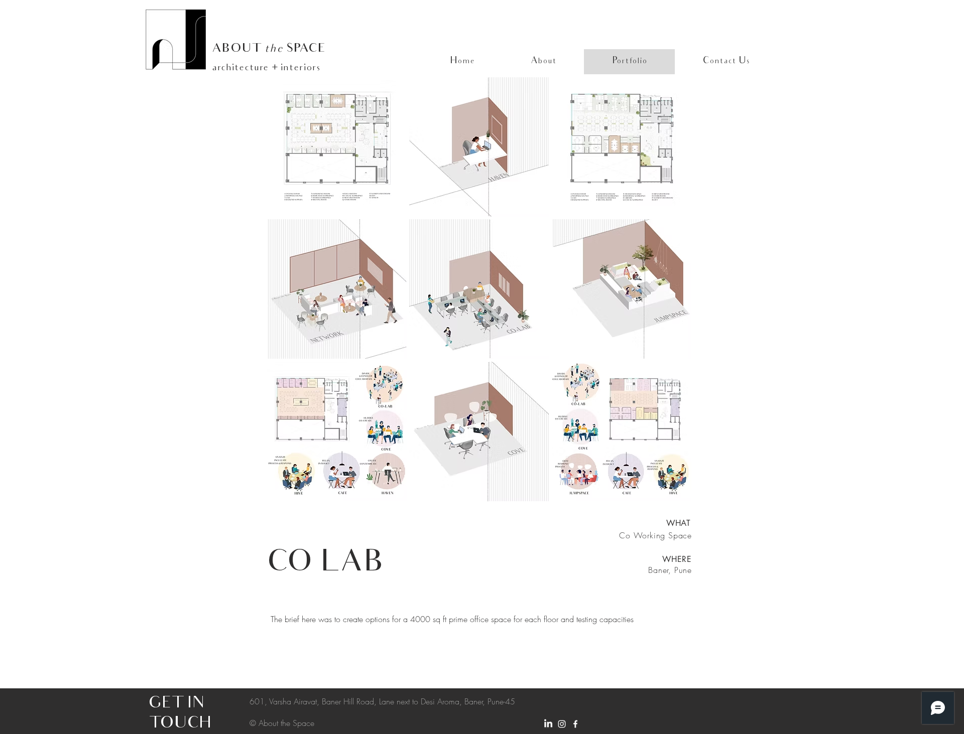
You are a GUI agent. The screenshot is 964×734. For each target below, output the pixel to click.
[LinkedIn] (548, 724)
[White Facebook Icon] (575, 724)
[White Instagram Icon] (562, 724)
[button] (337, 147)
